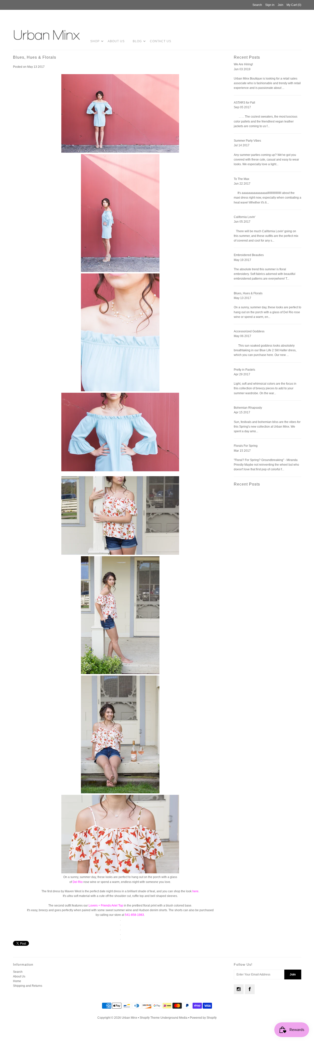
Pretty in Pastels (244, 369)
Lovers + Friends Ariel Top (106, 905)
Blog (137, 41)
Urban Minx (130, 1017)
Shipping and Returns (27, 986)
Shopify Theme (150, 1017)
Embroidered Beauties (249, 255)
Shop (95, 41)
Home (17, 981)
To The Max (241, 179)
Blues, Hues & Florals (248, 293)
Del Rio (78, 882)
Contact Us (160, 41)
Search (18, 972)
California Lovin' (244, 217)
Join (280, 5)
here (195, 891)
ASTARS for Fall (244, 102)
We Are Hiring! (243, 64)
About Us (116, 41)
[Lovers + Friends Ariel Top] (120, 553)
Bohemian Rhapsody (248, 407)
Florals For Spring (246, 445)
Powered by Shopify (203, 1017)
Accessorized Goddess (249, 331)
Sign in (270, 5)
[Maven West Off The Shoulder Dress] (120, 151)
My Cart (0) (294, 5)
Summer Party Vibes (247, 140)
